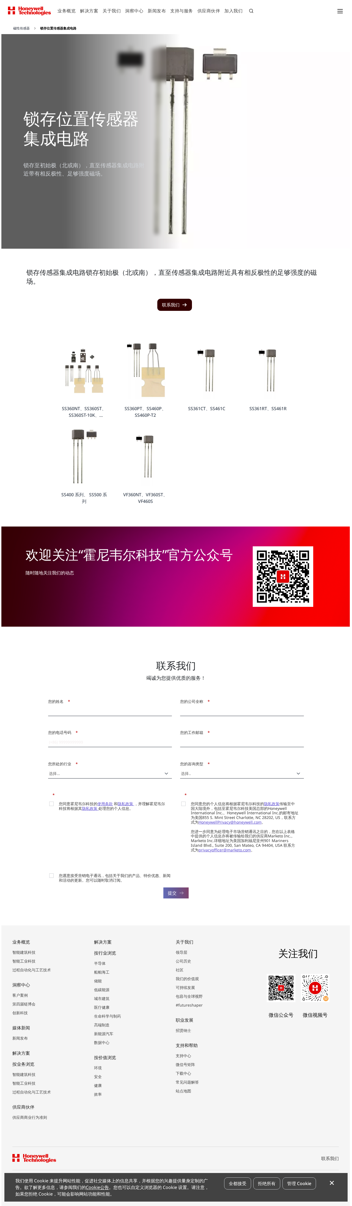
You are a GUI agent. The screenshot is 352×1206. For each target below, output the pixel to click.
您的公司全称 (193, 701)
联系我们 (330, 1158)
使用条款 (105, 803)
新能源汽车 (103, 1033)
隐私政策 (126, 803)
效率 (98, 1094)
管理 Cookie (299, 1183)
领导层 (181, 952)
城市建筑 (101, 998)
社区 (179, 969)
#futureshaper (189, 1005)
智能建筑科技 (23, 952)
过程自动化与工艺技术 (31, 969)
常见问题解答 (187, 1082)
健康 (98, 1085)
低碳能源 (101, 989)
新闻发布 (20, 1038)
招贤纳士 (183, 1030)
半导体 (100, 963)
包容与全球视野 (189, 996)
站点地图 (183, 1090)
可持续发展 (185, 987)
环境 (98, 1067)
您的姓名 (57, 701)
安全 (98, 1076)
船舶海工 (101, 972)
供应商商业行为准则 (29, 1117)
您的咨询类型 (193, 763)
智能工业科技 (23, 961)
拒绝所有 (267, 1183)
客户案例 (20, 995)
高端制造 (101, 1024)
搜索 (252, 11)
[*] (50, 794)
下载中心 (183, 1073)
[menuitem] (66, 11)
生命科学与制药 (107, 1016)
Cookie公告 (97, 1187)
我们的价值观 (187, 978)
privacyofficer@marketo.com (225, 850)
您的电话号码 (61, 732)
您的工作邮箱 (193, 732)
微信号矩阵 (185, 1064)
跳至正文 (18, 27)
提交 (172, 893)
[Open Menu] (340, 11)
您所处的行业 (61, 763)
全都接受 (237, 1183)
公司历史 (183, 961)
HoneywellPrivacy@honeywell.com (230, 822)
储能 (98, 980)
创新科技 (20, 1012)
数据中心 (101, 1042)
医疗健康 (101, 1007)
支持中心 (183, 1055)
